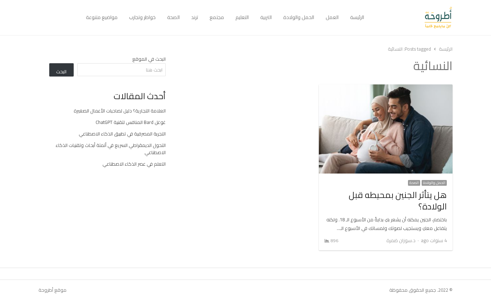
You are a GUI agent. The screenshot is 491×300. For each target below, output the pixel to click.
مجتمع (217, 17)
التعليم (242, 17)
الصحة (173, 17)
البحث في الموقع (149, 59)
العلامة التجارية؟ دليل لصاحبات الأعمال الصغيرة (120, 110)
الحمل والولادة (298, 17)
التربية (266, 17)
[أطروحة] (411, 17)
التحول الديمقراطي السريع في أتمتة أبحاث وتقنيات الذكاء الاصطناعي (111, 149)
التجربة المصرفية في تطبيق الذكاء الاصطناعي (122, 133)
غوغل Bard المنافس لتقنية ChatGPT (131, 122)
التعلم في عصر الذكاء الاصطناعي (134, 164)
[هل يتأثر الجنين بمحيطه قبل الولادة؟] (386, 88)
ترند (194, 17)
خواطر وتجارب (142, 17)
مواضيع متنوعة (102, 17)
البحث (61, 71)
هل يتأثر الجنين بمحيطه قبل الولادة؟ (398, 200)
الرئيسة (357, 17)
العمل (332, 17)
